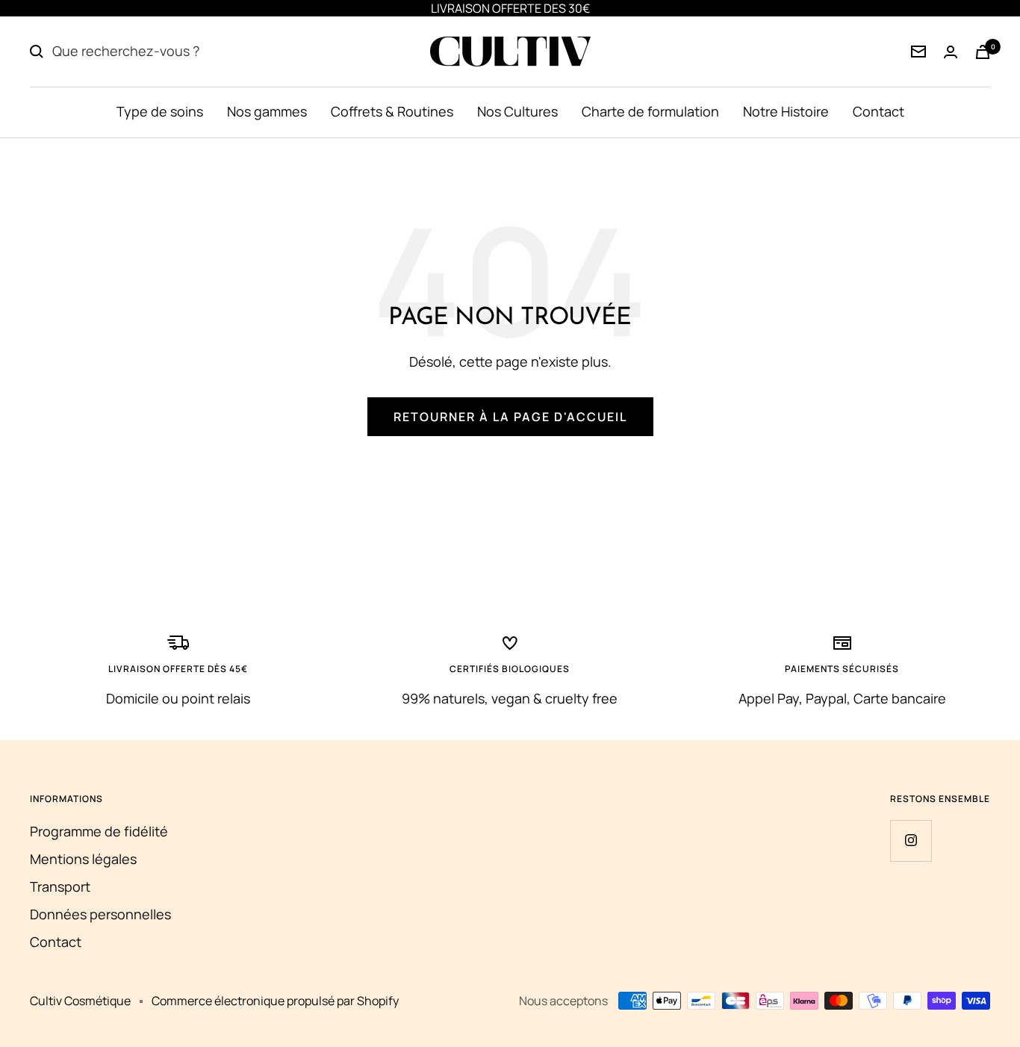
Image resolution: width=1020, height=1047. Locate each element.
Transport (60, 886)
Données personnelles (100, 914)
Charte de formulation (650, 111)
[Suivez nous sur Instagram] (910, 840)
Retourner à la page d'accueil (510, 416)
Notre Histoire (786, 111)
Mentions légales (83, 859)
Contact (878, 111)
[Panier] (982, 52)
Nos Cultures (517, 111)
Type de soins (159, 111)
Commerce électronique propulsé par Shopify (275, 1000)
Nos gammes (267, 111)
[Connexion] (918, 52)
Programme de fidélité (99, 831)
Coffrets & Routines (392, 111)
